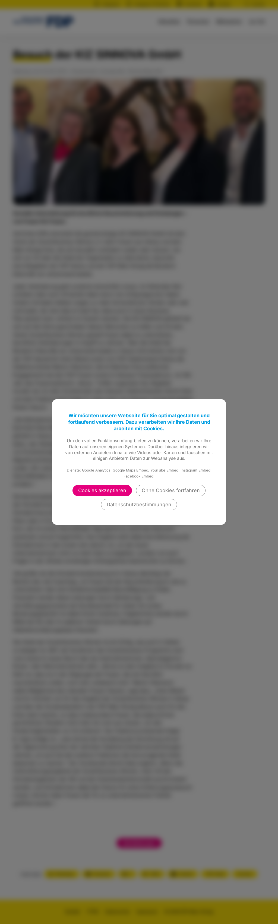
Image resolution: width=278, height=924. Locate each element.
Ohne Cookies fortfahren (171, 490)
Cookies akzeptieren (102, 490)
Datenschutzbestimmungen (139, 504)
